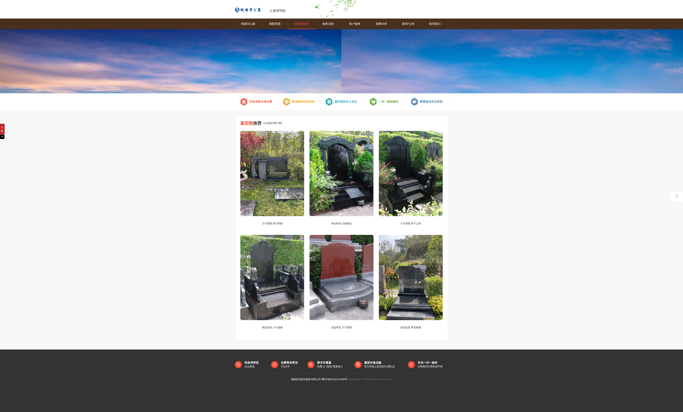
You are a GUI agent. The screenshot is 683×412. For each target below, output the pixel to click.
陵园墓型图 (301, 23)
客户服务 (355, 23)
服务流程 (328, 23)
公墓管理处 (278, 10)
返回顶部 (677, 196)
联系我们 (435, 23)
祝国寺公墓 (248, 23)
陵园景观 (274, 23)
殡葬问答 (381, 23)
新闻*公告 (408, 23)
